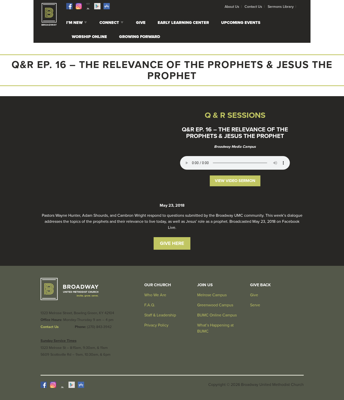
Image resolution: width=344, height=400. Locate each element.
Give (141, 22)
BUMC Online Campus (217, 315)
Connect (109, 22)
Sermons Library (281, 7)
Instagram (79, 6)
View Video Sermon (235, 180)
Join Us (205, 284)
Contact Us (253, 7)
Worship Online (89, 36)
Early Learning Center (183, 22)
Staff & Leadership (160, 315)
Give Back (260, 284)
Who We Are (155, 295)
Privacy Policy (156, 325)
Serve (255, 305)
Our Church (157, 284)
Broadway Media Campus (235, 146)
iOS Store (107, 6)
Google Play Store (97, 6)
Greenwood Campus (215, 305)
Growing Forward (139, 36)
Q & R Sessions (235, 115)
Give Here (172, 243)
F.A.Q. (149, 305)
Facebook (69, 6)
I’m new (74, 22)
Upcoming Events (240, 22)
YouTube (88, 6)
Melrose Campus (212, 295)
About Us (232, 7)
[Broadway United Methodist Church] (49, 14)
